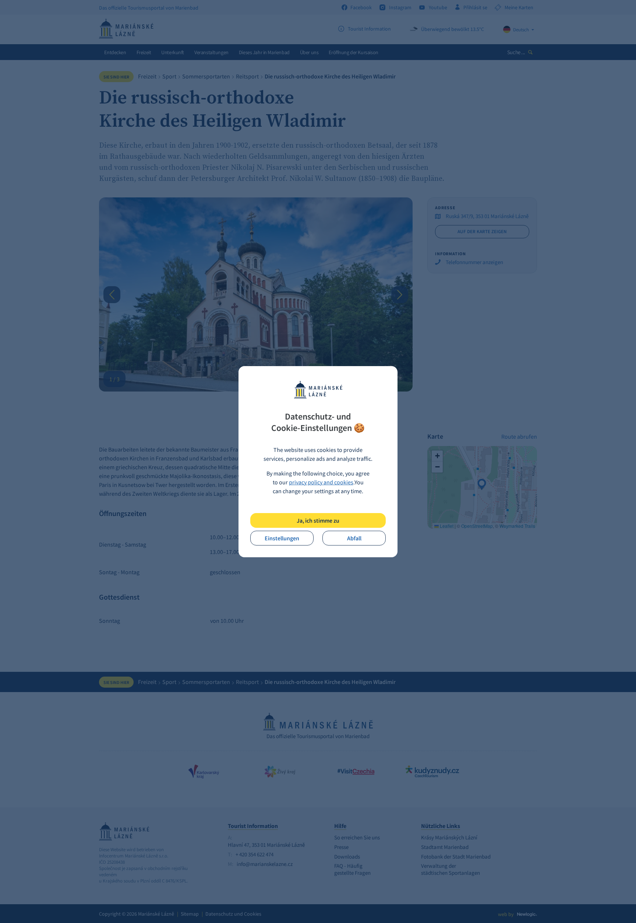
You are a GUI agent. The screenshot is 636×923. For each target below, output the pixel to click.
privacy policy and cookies (321, 482)
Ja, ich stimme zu (318, 520)
